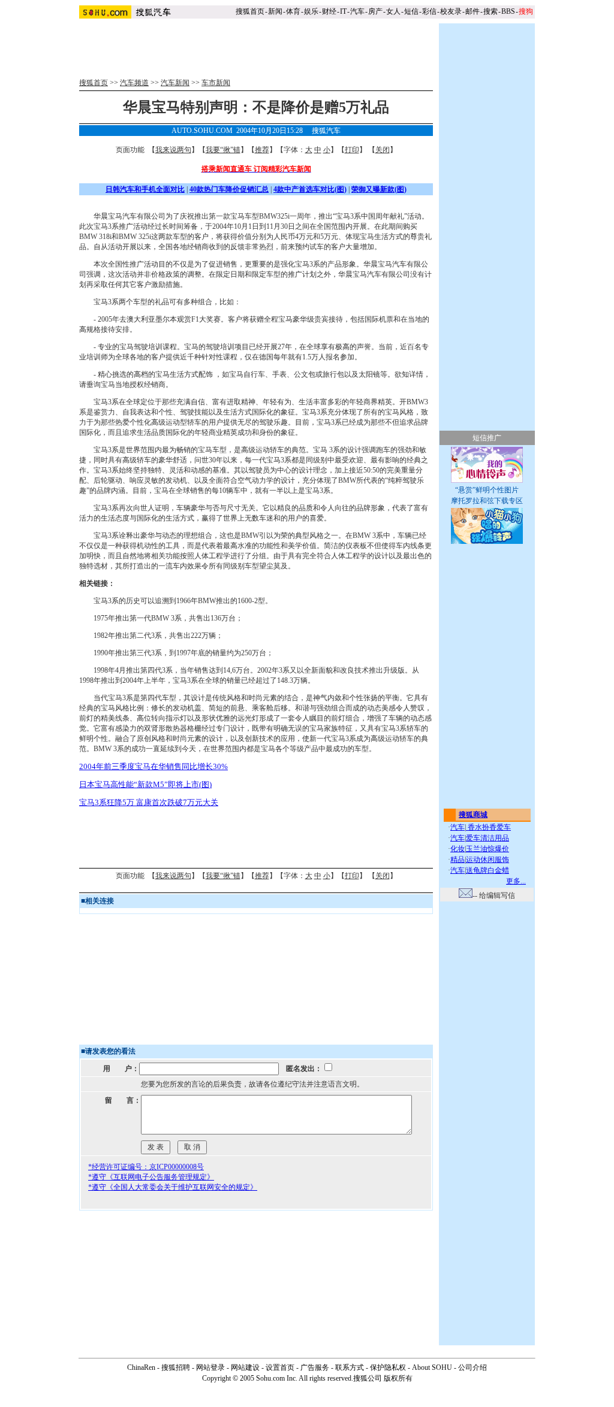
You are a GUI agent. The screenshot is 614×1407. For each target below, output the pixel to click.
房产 (375, 11)
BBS (508, 11)
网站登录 (210, 1367)
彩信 (429, 11)
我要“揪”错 (223, 150)
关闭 (382, 150)
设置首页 (280, 1367)
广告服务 (314, 1367)
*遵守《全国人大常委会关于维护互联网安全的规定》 (172, 1187)
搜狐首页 (250, 11)
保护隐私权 (388, 1367)
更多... (516, 881)
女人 (393, 11)
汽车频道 (134, 82)
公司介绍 (472, 1367)
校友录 (451, 11)
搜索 (490, 11)
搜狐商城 (473, 814)
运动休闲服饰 (487, 859)
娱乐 (311, 11)
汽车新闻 (175, 82)
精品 (457, 859)
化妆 (457, 849)
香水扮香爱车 (488, 827)
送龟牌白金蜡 (487, 870)
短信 (411, 11)
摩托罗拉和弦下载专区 (487, 501)
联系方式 (349, 1367)
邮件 (472, 11)
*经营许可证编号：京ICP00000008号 (146, 1167)
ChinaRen (141, 1367)
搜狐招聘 (175, 1367)
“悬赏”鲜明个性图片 (487, 490)
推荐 (262, 150)
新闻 (275, 11)
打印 (352, 150)
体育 (293, 11)
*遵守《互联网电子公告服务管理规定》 (151, 1177)
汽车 (357, 11)
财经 (329, 11)
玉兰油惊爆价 (487, 849)
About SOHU (432, 1367)
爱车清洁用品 (487, 838)
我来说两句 (173, 150)
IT (343, 11)
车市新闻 (215, 82)
